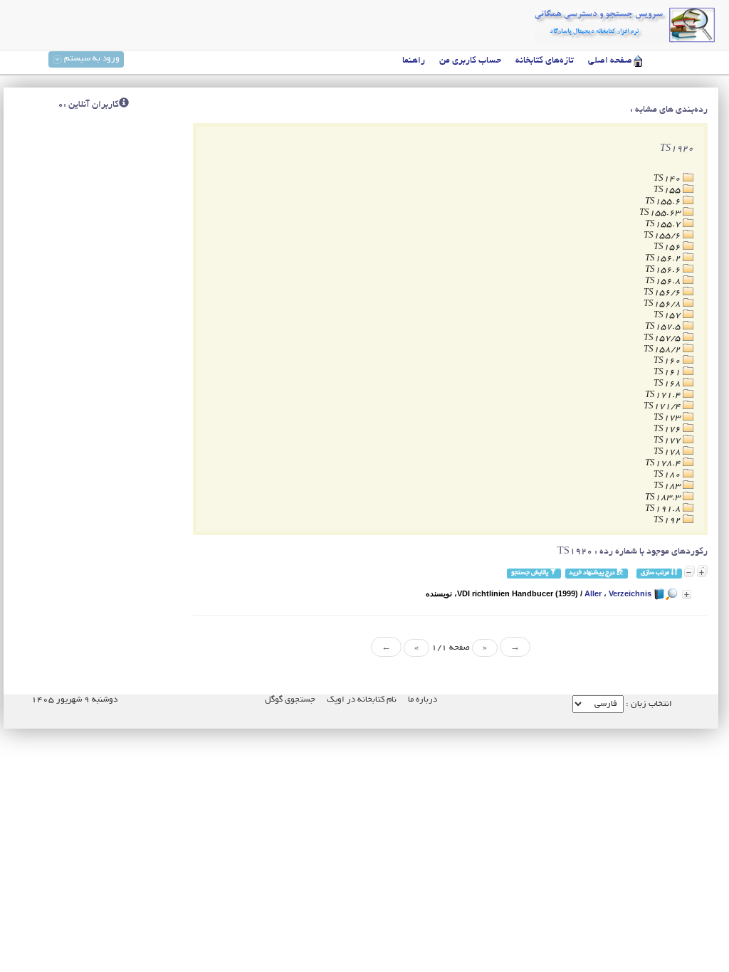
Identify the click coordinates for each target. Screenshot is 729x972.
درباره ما (422, 699)
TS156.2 (664, 258)
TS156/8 (663, 304)
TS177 (668, 440)
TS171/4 (663, 406)
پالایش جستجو (530, 573)
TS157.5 (664, 327)
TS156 (668, 247)
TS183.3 (664, 497)
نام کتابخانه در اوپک (362, 699)
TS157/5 (663, 338)
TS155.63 (661, 213)
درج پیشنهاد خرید (593, 573)
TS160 (668, 361)
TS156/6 (663, 292)
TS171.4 (664, 395)
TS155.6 (664, 201)
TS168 (668, 384)
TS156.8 (664, 281)
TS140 (668, 179)
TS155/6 (663, 236)
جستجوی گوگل (290, 699)
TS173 (668, 418)
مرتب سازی (656, 573)
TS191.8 (664, 509)
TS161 (668, 372)
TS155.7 (664, 224)
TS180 (668, 475)
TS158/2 (663, 349)
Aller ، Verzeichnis (617, 593)
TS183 (668, 486)
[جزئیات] (686, 594)
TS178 (668, 452)
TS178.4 (664, 463)
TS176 (668, 429)
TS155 (668, 190)
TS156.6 (664, 270)
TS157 (668, 315)
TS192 (668, 520)
